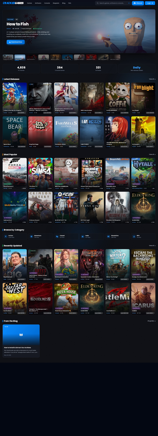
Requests (56, 3)
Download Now (16, 43)
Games (29, 3)
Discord (139, 3)
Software (38, 3)
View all (151, 79)
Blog (63, 3)
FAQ (69, 3)
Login (149, 3)
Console (47, 3)
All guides (151, 321)
